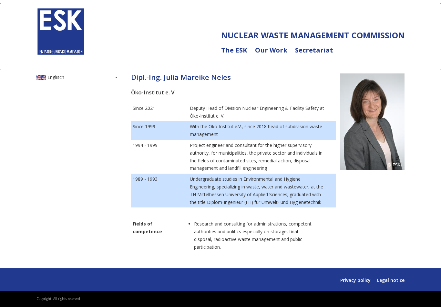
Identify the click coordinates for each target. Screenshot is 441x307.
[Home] (60, 30)
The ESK (238, 54)
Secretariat (314, 50)
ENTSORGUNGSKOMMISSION (95, 61)
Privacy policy (355, 280)
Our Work (275, 54)
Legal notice (391, 280)
